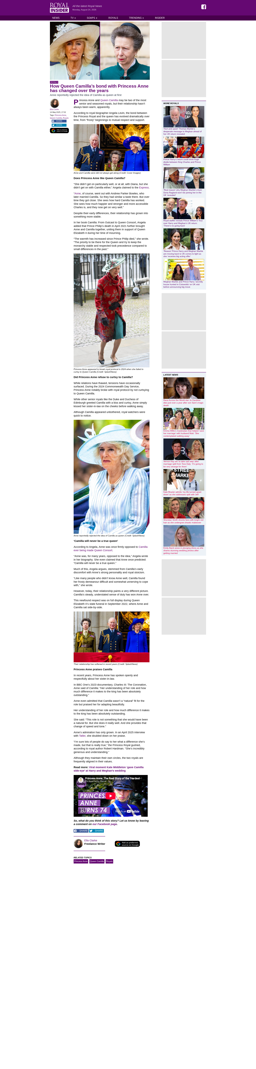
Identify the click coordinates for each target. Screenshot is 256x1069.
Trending (136, 18)
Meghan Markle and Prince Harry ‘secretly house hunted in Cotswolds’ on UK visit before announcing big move (183, 284)
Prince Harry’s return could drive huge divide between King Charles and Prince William (182, 162)
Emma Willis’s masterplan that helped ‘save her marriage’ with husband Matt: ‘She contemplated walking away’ (183, 433)
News (56, 18)
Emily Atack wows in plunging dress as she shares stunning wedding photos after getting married (183, 550)
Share (59, 121)
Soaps (92, 18)
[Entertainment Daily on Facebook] (203, 7)
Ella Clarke (54, 109)
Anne (78, 193)
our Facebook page (104, 824)
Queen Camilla (56, 118)
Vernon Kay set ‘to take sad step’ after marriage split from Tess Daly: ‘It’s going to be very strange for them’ (183, 464)
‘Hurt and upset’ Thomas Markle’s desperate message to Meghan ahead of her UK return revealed (182, 131)
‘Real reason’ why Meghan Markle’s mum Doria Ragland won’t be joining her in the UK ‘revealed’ (182, 192)
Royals (113, 18)
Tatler (82, 735)
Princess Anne (60, 115)
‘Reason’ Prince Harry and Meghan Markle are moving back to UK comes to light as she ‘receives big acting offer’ (183, 253)
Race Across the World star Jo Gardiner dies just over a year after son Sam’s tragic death (183, 403)
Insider (160, 18)
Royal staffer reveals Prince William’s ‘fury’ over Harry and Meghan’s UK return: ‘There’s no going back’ (183, 223)
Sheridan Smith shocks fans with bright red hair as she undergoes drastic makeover (183, 521)
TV (73, 18)
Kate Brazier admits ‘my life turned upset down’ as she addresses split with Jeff (182, 493)
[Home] (59, 8)
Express (144, 187)
